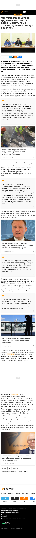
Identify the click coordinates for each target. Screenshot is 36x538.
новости (3, 493)
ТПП (10, 468)
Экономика (26, 493)
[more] (33, 122)
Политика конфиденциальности (9, 510)
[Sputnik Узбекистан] (5, 12)
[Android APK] (6, 523)
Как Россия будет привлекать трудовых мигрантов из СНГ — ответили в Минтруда (14, 151)
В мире (18, 493)
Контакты (9, 508)
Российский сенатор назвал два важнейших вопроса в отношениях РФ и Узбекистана (16, 458)
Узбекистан (4, 468)
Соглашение (15, 468)
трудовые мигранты (23, 471)
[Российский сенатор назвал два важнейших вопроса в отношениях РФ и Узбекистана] (18, 443)
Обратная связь (21, 518)
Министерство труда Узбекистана (9, 471)
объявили (11, 354)
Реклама (14, 518)
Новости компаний (6, 518)
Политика (11, 493)
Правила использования (19, 508)
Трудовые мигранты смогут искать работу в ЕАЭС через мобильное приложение (16, 340)
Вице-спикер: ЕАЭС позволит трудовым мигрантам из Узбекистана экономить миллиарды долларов (17, 245)
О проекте (3, 508)
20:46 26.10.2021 (5, 31)
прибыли (15, 394)
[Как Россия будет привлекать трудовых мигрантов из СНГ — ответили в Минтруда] (18, 136)
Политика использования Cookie (10, 512)
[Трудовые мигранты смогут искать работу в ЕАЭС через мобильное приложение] (18, 325)
